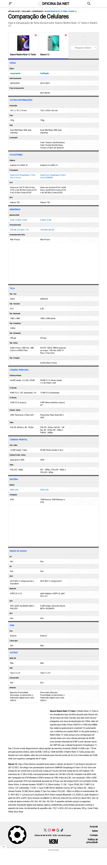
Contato (94, 835)
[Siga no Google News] (57, 830)
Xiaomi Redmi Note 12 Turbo (23, 54)
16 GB (24, 220)
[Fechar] (35, 35)
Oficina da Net (14, 11)
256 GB (13, 230)
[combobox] (83, 47)
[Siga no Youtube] (53, 830)
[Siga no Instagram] (49, 830)
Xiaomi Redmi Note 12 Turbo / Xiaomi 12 (60, 11)
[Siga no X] (45, 830)
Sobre (95, 830)
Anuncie (94, 826)
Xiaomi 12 (44, 54)
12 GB (17, 220)
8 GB (12, 220)
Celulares (26, 11)
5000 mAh (14, 490)
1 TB (26, 230)
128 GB (43, 230)
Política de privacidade (92, 841)
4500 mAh (44, 490)
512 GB (20, 230)
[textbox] (83, 47)
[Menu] (14, 4)
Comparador (37, 11)
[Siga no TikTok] (62, 830)
